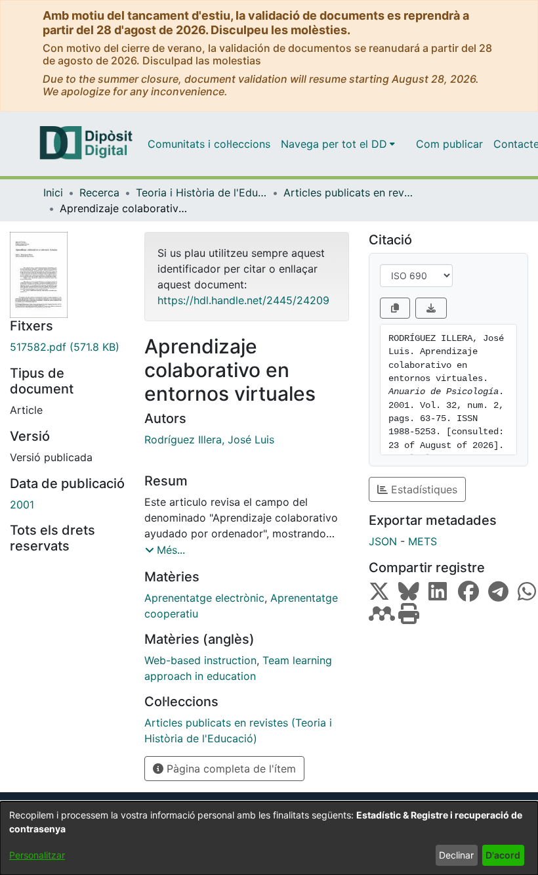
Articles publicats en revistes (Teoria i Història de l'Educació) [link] (349, 192)
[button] (165, 549)
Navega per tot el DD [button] (334, 143)
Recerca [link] (99, 192)
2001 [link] (22, 504)
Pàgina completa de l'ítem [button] (229, 768)
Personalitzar (37, 855)
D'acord (503, 855)
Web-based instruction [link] (200, 660)
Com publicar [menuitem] (449, 143)
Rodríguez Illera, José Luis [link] (209, 439)
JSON (383, 541)
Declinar (456, 855)
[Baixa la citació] (431, 308)
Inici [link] (53, 192)
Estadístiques (422, 489)
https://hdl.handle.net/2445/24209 (243, 300)
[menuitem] (338, 144)
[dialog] (269, 838)
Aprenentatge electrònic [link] (204, 597)
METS (422, 541)
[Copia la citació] (395, 308)
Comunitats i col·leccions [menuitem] (209, 143)
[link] (67, 347)
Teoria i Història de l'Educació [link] (201, 192)
